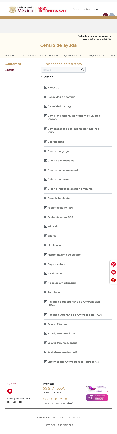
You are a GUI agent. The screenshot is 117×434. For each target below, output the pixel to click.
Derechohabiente (59, 198)
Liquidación (55, 245)
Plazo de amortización (62, 282)
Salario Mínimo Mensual (63, 342)
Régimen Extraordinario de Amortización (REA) (74, 303)
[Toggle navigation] (105, 15)
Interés (52, 235)
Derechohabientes (84, 9)
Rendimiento (56, 292)
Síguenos (12, 383)
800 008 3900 (55, 399)
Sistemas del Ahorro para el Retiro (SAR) (73, 361)
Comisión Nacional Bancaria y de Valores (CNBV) (74, 117)
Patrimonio (55, 273)
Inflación (53, 226)
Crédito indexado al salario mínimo (70, 188)
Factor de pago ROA (60, 217)
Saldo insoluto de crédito (63, 352)
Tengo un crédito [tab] (97, 55)
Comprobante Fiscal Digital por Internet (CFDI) (73, 130)
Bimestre (53, 87)
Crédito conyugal (58, 151)
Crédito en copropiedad (63, 170)
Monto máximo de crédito (64, 254)
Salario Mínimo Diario (61, 333)
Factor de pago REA (60, 207)
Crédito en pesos (58, 179)
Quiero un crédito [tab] (73, 55)
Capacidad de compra (61, 97)
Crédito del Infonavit (61, 160)
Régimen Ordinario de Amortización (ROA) (75, 314)
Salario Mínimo (57, 324)
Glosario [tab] (9, 69)
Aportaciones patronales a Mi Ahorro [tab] (39, 55)
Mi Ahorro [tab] (10, 55)
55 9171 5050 (54, 388)
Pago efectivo (56, 264)
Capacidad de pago (60, 106)
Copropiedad (56, 141)
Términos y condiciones (58, 424)
